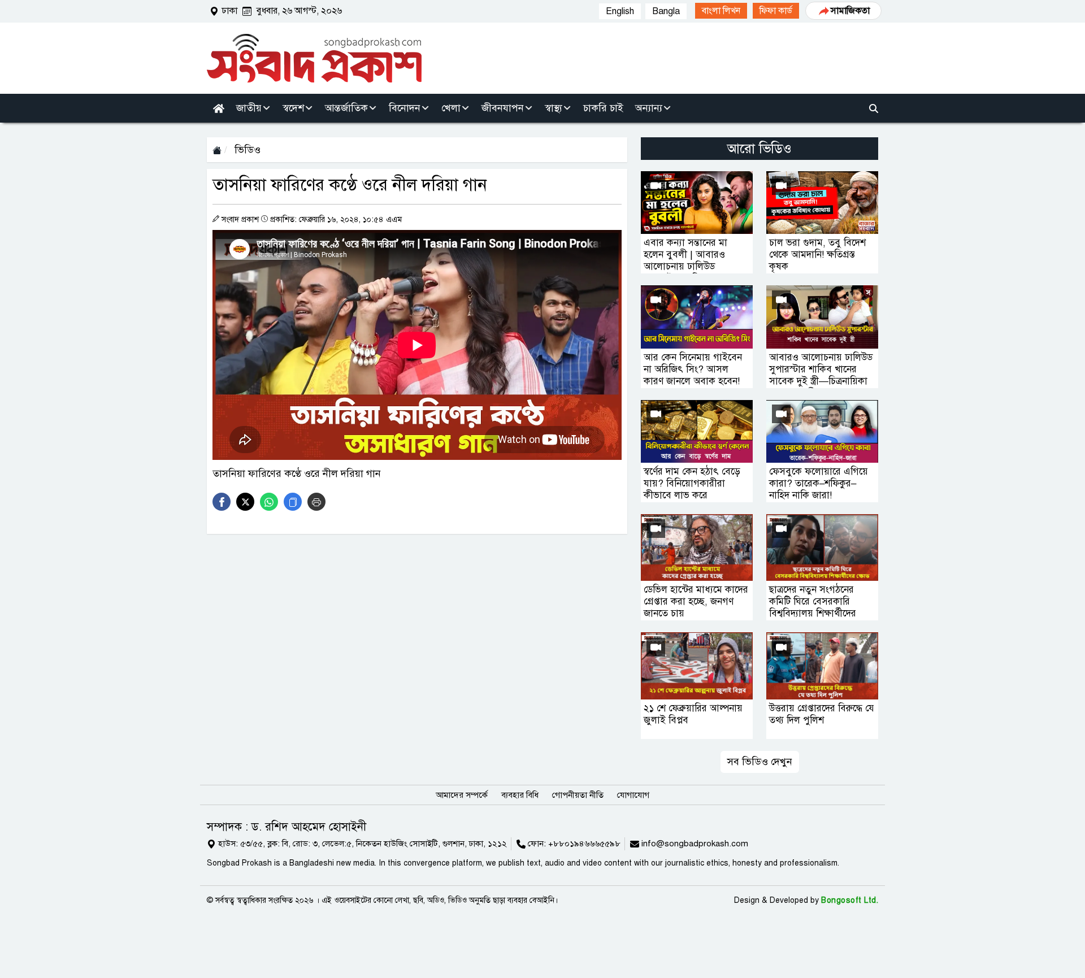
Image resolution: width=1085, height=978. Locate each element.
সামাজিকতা (850, 10)
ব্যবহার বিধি (520, 795)
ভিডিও (246, 150)
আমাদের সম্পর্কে (462, 795)
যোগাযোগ (633, 795)
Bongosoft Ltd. (849, 900)
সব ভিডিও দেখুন (759, 761)
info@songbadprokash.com (694, 843)
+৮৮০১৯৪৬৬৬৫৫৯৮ (584, 843)
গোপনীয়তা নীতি (578, 795)
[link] (721, 11)
